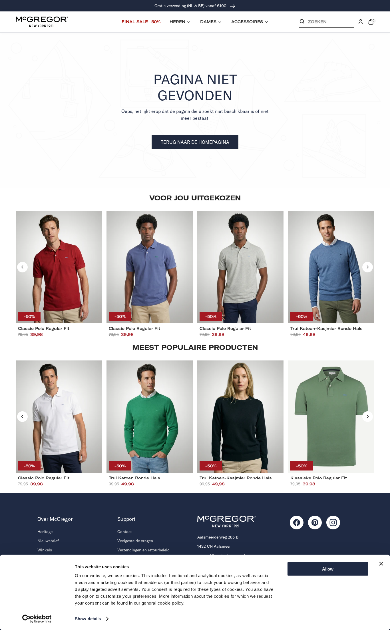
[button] (326, 23)
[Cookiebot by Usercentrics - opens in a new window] (37, 619)
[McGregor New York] (42, 22)
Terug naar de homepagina (195, 142)
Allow (327, 569)
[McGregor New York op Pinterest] (315, 522)
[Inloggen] (360, 22)
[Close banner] (381, 564)
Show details (88, 618)
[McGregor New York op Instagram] (333, 522)
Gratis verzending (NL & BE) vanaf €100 (191, 5)
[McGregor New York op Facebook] (296, 522)
